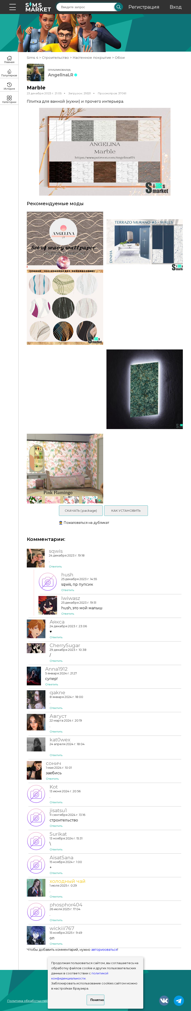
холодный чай (67, 881)
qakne (57, 692)
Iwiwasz (70, 598)
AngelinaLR (60, 75)
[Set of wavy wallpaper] (63, 278)
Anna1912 (56, 669)
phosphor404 (66, 904)
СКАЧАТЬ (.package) (81, 510)
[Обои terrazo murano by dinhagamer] (146, 278)
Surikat (58, 834)
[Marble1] (146, 389)
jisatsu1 (58, 810)
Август (58, 716)
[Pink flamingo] (63, 469)
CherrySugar (65, 645)
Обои (119, 58)
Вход (176, 7)
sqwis (56, 551)
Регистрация (143, 7)
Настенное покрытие (92, 58)
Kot (54, 787)
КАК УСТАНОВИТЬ (126, 510)
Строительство (55, 58)
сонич (53, 763)
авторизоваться (104, 950)
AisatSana (61, 857)
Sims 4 (33, 58)
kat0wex (60, 739)
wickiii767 (62, 928)
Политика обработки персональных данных (42, 1001)
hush (67, 574)
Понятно (97, 1000)
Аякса (57, 622)
